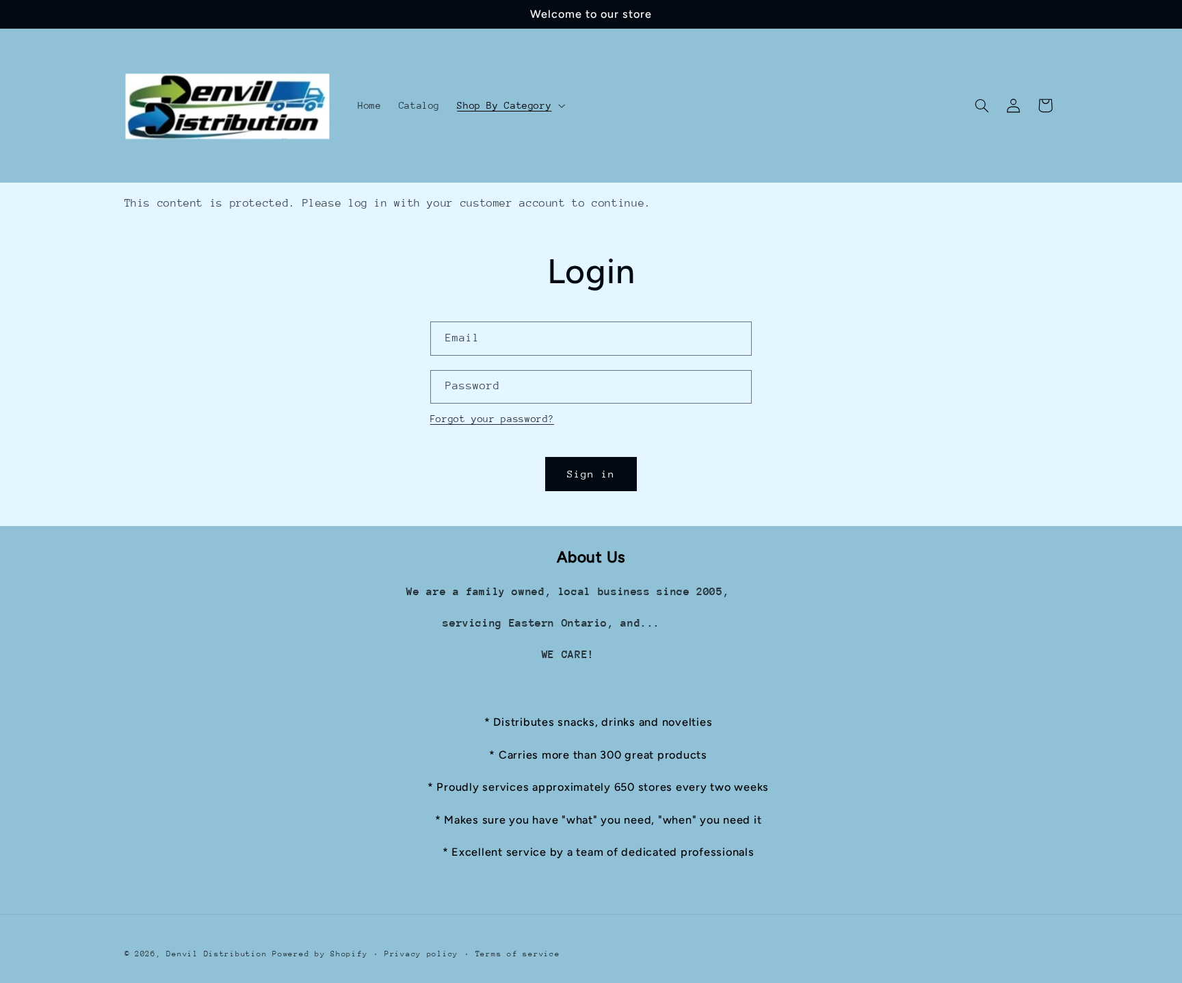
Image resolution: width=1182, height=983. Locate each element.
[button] (510, 105)
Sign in (591, 474)
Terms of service (517, 953)
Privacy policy (421, 953)
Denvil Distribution (216, 953)
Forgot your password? (492, 418)
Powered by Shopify (319, 953)
